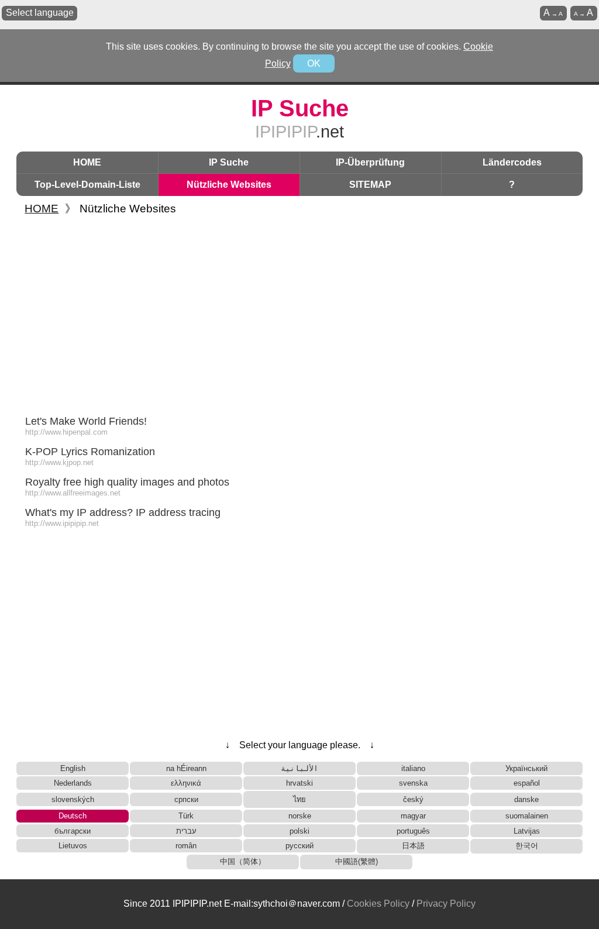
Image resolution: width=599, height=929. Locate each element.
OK (314, 63)
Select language (40, 13)
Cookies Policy (378, 904)
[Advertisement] (299, 312)
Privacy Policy (446, 904)
